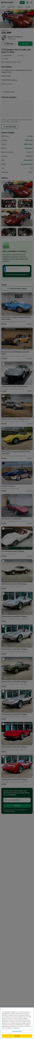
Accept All (17, 1036)
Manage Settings (17, 1031)
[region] (17, 1023)
